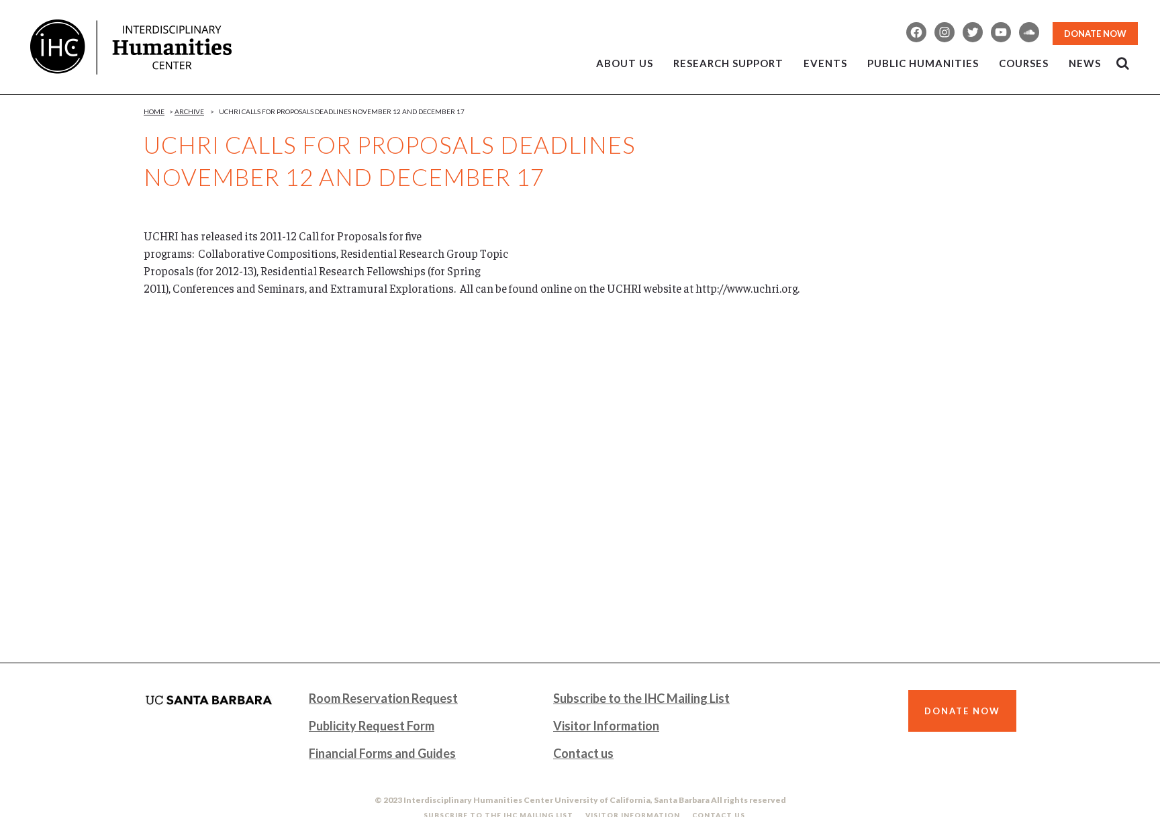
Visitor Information (606, 725)
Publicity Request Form (371, 725)
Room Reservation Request (383, 698)
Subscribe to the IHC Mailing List (641, 698)
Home (154, 111)
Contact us (583, 753)
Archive (189, 111)
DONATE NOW (1095, 33)
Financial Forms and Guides (382, 753)
